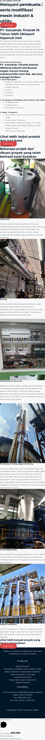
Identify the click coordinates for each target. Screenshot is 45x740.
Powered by (5, 733)
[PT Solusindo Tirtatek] (11, 3)
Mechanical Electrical (22, 677)
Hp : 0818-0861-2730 (22, 697)
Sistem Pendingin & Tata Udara (22, 674)
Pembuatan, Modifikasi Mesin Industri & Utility (22, 669)
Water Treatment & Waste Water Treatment (22, 672)
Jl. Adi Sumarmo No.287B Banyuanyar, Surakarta (22, 692)
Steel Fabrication (22, 666)
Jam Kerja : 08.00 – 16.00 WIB (22, 700)
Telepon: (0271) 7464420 (22, 695)
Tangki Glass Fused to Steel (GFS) (22, 680)
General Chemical (22, 682)
